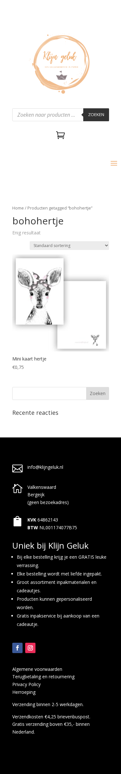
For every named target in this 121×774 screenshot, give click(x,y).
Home (18, 208)
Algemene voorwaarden (37, 669)
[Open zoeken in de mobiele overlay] (60, 114)
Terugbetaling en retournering (43, 676)
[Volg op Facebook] (17, 648)
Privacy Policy (26, 684)
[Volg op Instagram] (30, 648)
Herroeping (23, 692)
